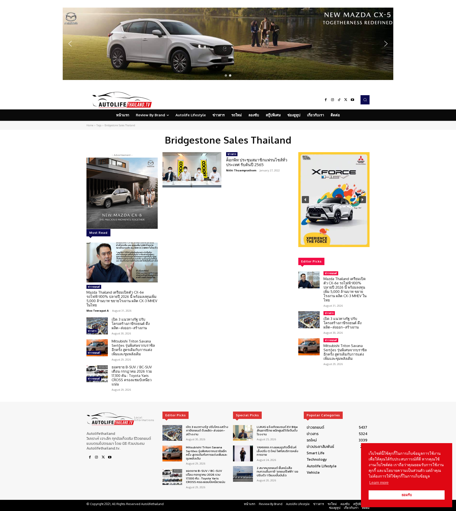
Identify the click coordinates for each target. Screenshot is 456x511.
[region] (228, 44)
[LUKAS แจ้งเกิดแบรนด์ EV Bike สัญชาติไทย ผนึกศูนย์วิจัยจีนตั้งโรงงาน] (243, 433)
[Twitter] (345, 100)
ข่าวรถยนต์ (94, 286)
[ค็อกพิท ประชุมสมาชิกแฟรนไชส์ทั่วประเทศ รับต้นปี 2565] (191, 170)
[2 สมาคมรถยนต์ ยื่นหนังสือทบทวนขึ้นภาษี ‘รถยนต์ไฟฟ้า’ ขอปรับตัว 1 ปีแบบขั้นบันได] (243, 474)
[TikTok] (339, 100)
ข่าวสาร (92, 331)
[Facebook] (326, 100)
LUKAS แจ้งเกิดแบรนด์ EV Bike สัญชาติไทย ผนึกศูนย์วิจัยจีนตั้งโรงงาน (277, 430)
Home (89, 125)
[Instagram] (332, 100)
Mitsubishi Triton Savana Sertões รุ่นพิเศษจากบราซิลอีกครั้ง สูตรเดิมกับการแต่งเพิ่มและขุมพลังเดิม (133, 347)
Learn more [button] (379, 483)
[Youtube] (352, 100)
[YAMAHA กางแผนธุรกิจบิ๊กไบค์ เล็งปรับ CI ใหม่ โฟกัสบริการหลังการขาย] (243, 453)
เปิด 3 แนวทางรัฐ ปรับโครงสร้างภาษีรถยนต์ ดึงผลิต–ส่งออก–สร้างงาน (131, 323)
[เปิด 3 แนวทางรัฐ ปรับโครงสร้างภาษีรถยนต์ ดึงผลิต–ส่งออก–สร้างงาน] (97, 325)
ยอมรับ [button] (407, 495)
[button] (228, 44)
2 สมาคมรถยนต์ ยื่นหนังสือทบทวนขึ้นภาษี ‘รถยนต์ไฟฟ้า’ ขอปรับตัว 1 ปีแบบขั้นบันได (277, 472)
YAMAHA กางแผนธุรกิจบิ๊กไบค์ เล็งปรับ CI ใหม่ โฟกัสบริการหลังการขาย (277, 451)
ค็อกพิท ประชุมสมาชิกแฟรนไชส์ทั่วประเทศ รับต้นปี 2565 (256, 162)
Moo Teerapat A (97, 310)
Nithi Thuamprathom (241, 170)
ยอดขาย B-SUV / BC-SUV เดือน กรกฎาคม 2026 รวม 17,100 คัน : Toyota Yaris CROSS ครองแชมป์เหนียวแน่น (132, 375)
